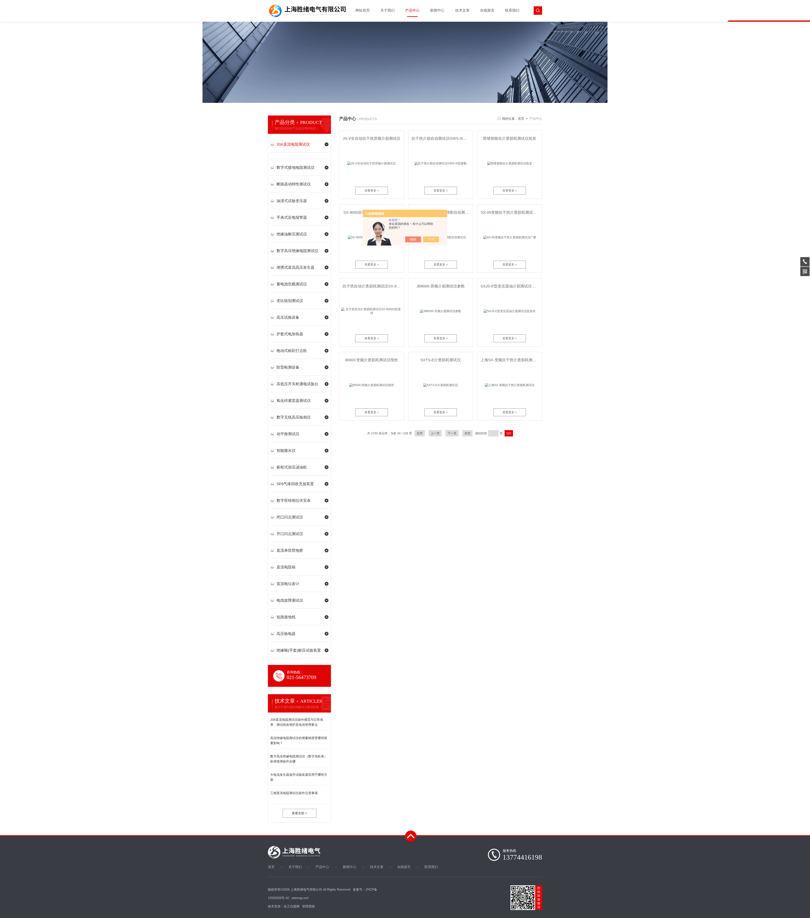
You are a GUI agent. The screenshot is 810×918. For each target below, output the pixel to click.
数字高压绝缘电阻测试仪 (297, 251)
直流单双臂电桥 (290, 550)
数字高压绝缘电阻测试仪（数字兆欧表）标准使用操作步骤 (298, 758)
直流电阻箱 (286, 567)
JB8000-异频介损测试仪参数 (440, 286)
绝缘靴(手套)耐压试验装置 (299, 650)
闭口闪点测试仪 (290, 517)
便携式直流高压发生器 (296, 267)
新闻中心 (437, 10)
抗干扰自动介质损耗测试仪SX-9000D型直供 (373, 286)
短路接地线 (286, 617)
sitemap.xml (300, 898)
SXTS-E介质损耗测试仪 (440, 360)
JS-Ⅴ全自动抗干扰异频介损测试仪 (371, 138)
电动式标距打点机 (292, 351)
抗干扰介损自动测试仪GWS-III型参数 (442, 138)
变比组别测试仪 (290, 301)
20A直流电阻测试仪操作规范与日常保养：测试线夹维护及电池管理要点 (296, 722)
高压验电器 (286, 634)
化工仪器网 (292, 906)
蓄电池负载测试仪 (292, 284)
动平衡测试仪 (288, 434)
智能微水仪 (286, 450)
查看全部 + (299, 813)
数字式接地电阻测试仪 (296, 167)
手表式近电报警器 (292, 217)
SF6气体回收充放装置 (295, 484)
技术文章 (462, 10)
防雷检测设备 (288, 367)
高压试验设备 (288, 317)
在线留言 (487, 10)
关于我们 (387, 10)
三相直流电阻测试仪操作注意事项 (294, 793)
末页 (467, 433)
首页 (521, 118)
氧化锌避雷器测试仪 (294, 401)
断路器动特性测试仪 (294, 184)
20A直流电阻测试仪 (293, 144)
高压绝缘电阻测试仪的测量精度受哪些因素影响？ (298, 740)
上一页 (435, 433)
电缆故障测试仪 (290, 600)
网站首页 (362, 10)
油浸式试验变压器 (292, 201)
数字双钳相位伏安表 (294, 500)
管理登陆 (308, 906)
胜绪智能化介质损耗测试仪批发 (509, 138)
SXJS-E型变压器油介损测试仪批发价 (511, 286)
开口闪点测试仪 (290, 534)
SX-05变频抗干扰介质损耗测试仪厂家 (511, 212)
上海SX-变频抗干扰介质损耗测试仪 (510, 360)
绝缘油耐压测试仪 (292, 234)
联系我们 (512, 10)
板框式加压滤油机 (292, 467)
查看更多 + (371, 190)
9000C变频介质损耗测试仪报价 (371, 360)
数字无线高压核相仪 (294, 417)
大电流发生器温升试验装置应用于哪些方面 (298, 777)
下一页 (452, 433)
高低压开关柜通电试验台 (297, 384)
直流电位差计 (288, 584)
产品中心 (412, 10)
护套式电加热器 (290, 334)
